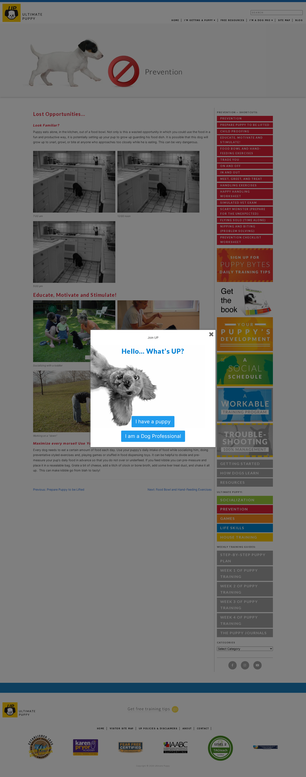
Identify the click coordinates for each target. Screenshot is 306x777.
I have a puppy (153, 422)
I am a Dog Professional (153, 436)
